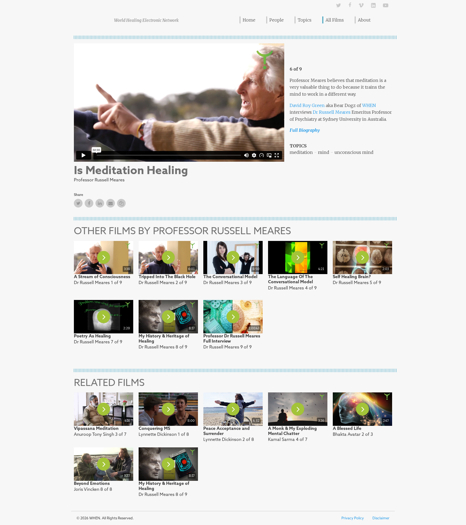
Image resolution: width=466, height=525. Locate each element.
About (364, 20)
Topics (304, 20)
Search (384, 19)
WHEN (369, 105)
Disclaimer (380, 518)
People (276, 20)
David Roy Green (307, 105)
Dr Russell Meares (332, 112)
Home (249, 20)
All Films (334, 20)
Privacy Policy (352, 518)
